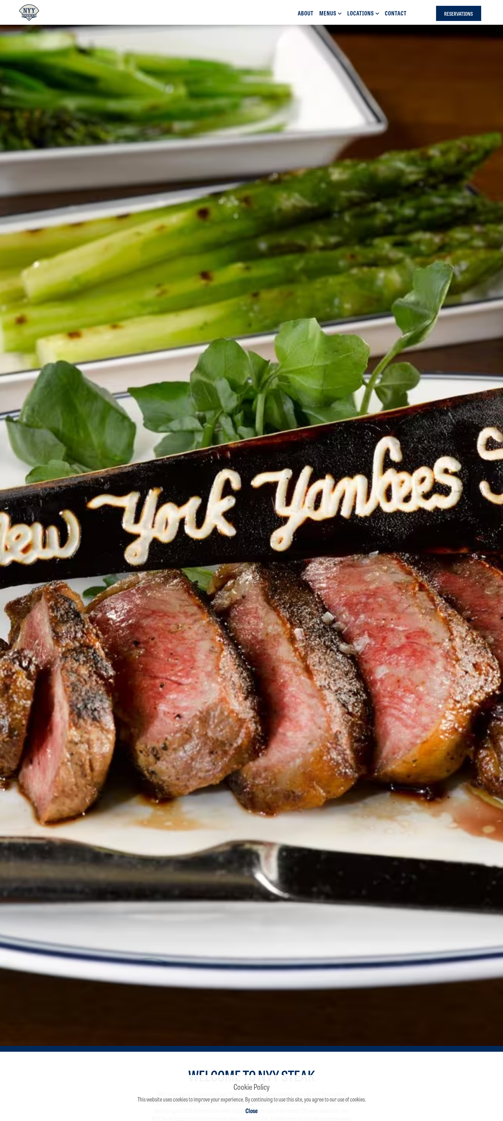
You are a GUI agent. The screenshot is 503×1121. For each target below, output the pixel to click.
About (306, 13)
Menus (327, 13)
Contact (396, 13)
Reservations (458, 13)
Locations (360, 13)
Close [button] (251, 1110)
